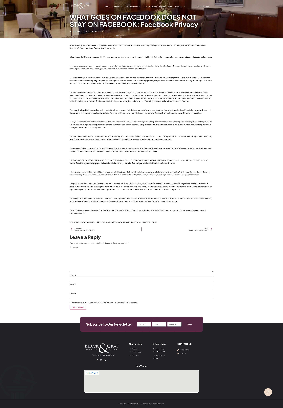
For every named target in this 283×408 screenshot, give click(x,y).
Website (73, 293)
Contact (178, 7)
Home (106, 7)
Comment (74, 247)
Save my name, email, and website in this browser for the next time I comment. (105, 302)
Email (73, 284)
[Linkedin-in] (104, 360)
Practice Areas (132, 7)
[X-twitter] (101, 360)
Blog (170, 7)
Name (73, 276)
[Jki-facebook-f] (97, 360)
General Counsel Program (154, 7)
